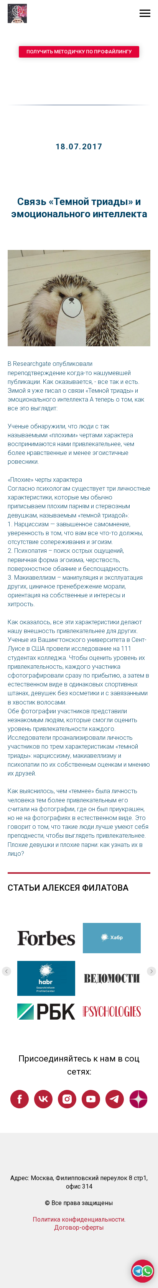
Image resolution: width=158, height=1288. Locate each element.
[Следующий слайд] (151, 971)
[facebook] (19, 1099)
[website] (138, 1099)
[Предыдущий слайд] (6, 971)
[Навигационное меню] (145, 13)
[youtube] (91, 1099)
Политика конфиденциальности (78, 1219)
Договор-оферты (79, 1227)
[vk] (43, 1099)
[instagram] (67, 1099)
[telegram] (114, 1099)
